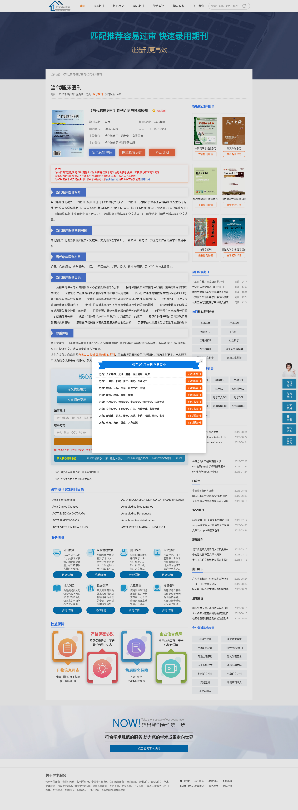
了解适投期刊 (194, 374)
